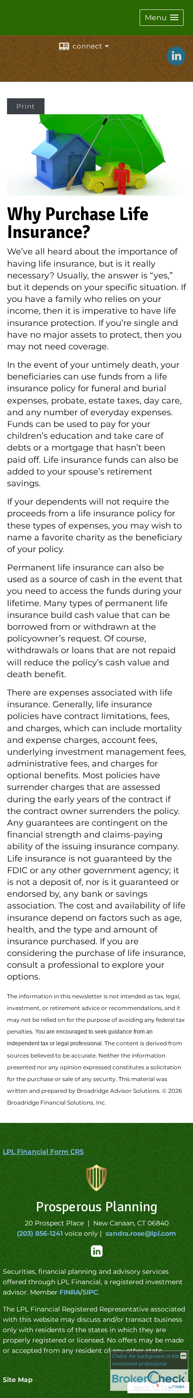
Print (25, 106)
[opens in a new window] (97, 1254)
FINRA (69, 1292)
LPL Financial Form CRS (43, 1151)
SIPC (90, 1292)
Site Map (18, 1379)
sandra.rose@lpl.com (140, 1233)
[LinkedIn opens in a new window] (176, 62)
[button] (162, 17)
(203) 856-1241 (40, 1233)
